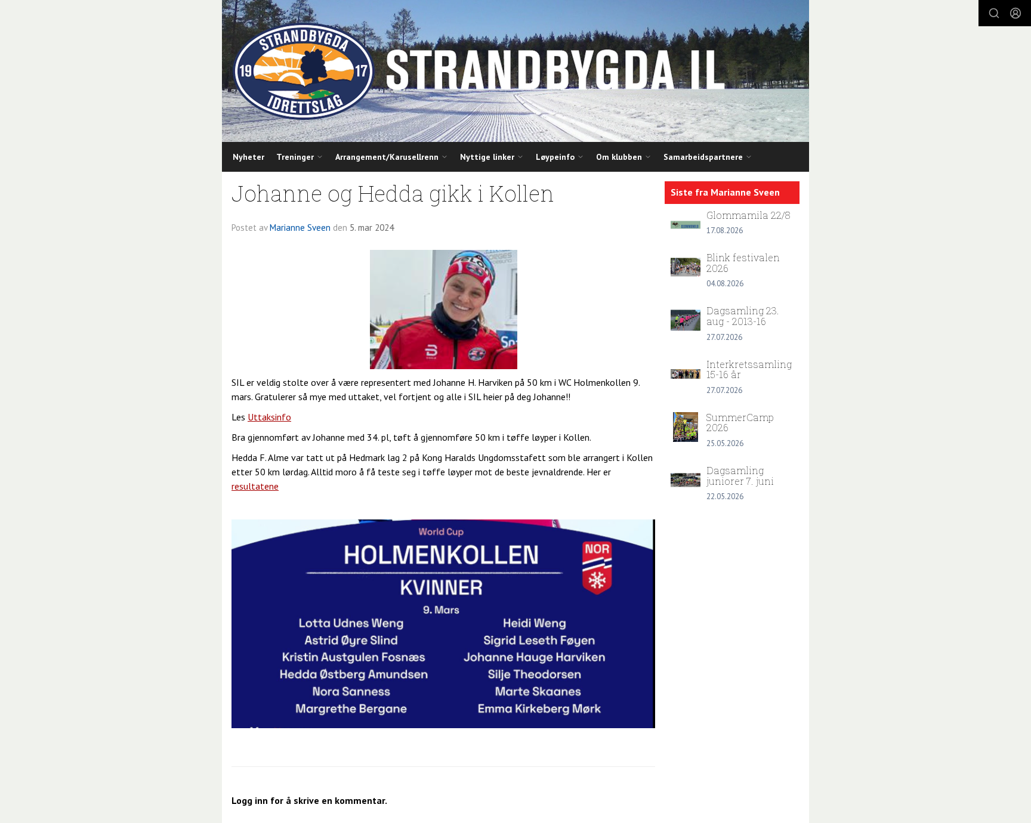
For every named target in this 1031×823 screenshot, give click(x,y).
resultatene (255, 486)
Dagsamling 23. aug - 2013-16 (742, 315)
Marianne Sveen (300, 227)
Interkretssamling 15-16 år (749, 369)
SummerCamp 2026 (740, 422)
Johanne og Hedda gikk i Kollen (392, 193)
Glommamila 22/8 (748, 215)
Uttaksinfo (269, 417)
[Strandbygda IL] (515, 71)
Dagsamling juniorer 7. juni (740, 475)
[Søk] (994, 13)
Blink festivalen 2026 (743, 262)
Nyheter (248, 156)
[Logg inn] (1015, 13)
